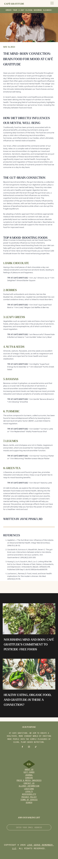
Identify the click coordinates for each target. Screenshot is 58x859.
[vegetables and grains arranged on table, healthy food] (29, 674)
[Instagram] (29, 746)
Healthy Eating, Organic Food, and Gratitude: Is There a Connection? (27, 699)
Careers (29, 777)
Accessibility (29, 794)
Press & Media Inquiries (29, 780)
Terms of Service (29, 799)
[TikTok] (36, 746)
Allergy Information (29, 786)
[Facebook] (22, 746)
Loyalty (29, 791)
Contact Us (29, 783)
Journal (29, 775)
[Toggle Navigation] (52, 3)
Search (29, 802)
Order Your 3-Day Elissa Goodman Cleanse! (29, 10)
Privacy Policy (29, 797)
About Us (29, 769)
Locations (29, 789)
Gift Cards (29, 772)
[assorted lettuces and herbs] (29, 618)
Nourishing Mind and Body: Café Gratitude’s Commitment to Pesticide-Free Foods (29, 644)
